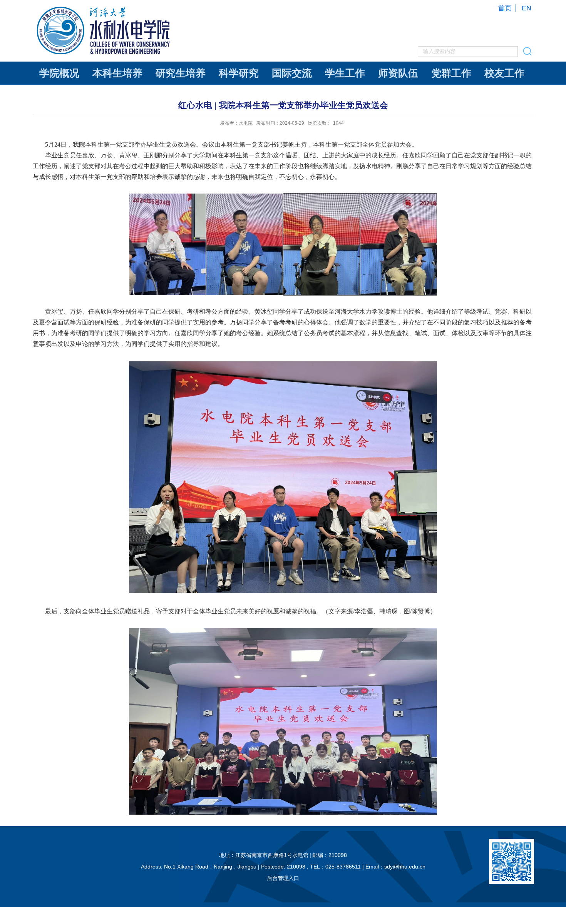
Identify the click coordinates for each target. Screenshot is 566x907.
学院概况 (59, 73)
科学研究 (239, 73)
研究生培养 (181, 73)
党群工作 (451, 73)
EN (526, 8)
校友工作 (504, 73)
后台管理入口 (283, 878)
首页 (505, 8)
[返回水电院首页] (104, 8)
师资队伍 (398, 73)
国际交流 (292, 73)
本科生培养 (117, 73)
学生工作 (345, 73)
